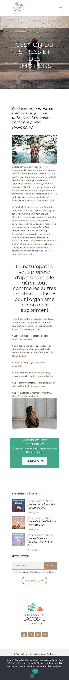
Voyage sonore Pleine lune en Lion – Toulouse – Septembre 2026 (41, 504)
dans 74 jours (33, 549)
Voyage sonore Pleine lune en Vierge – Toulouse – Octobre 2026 (41, 521)
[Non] (32, 676)
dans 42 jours (33, 529)
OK (35, 671)
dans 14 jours (33, 512)
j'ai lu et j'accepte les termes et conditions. (35, 571)
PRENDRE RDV (32, 460)
